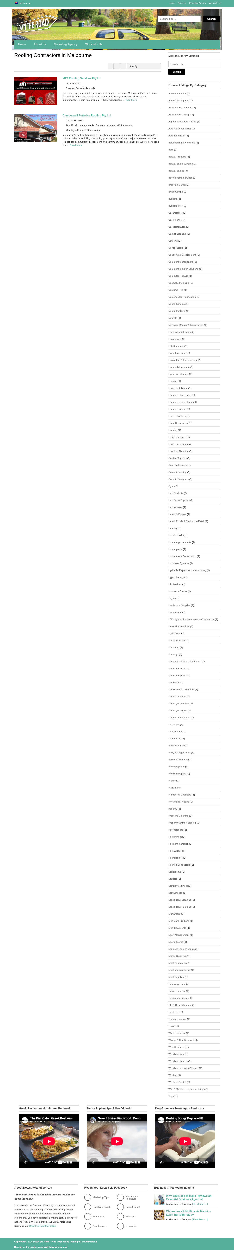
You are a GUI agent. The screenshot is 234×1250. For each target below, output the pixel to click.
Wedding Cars (176, 1054)
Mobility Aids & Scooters (181, 689)
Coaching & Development (182, 254)
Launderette (175, 612)
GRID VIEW (111, 66)
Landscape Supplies (179, 605)
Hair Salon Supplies (179, 500)
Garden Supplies (177, 458)
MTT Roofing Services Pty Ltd (82, 78)
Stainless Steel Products (181, 949)
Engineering (174, 339)
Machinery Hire (176, 640)
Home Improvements (179, 542)
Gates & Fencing (177, 472)
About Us (182, 3)
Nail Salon (173, 724)
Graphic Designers (178, 479)
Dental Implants (176, 311)
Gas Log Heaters (177, 465)
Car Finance (175, 219)
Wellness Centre (177, 1082)
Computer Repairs (178, 275)
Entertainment (176, 346)
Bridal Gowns (175, 191)
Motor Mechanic (177, 696)
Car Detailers (175, 212)
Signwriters (174, 913)
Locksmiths (174, 633)
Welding (172, 1075)
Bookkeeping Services (180, 177)
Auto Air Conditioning (179, 128)
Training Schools (177, 1019)
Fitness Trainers (177, 416)
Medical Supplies (177, 675)
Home (172, 3)
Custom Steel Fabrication (182, 296)
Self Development (178, 885)
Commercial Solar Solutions (183, 268)
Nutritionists (174, 738)
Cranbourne (99, 1226)
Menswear (174, 682)
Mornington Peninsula (132, 1197)
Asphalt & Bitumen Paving (182, 121)
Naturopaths (175, 731)
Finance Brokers (177, 409)
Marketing (173, 647)
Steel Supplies (176, 977)
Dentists (172, 318)
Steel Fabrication (177, 963)
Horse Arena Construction (182, 556)
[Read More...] (200, 1204)
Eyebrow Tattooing (178, 374)
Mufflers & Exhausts (179, 717)
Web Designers (176, 1047)
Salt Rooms (174, 871)
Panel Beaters (176, 745)
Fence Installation (178, 388)
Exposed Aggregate (179, 367)
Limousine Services (178, 626)
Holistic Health (176, 535)
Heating (172, 528)
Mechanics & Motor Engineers (184, 661)
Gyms (171, 486)
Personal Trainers (178, 759)
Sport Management (178, 934)
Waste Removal (176, 1033)
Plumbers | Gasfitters (179, 794)
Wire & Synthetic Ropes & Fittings (186, 1089)
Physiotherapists (177, 773)
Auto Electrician (176, 135)
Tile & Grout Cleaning (180, 1005)
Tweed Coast (133, 1207)
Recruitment (175, 836)
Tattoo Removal (176, 991)
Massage (173, 654)
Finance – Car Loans (179, 395)
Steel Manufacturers (179, 970)
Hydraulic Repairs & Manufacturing (187, 570)
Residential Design (178, 843)
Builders (172, 198)
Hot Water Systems (178, 563)
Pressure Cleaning (178, 815)
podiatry (172, 808)
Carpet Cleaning (177, 233)
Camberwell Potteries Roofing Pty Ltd (87, 115)
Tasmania (131, 1226)
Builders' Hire (175, 205)
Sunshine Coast (101, 1207)
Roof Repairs (175, 857)
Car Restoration (177, 226)
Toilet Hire (173, 1012)
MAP (123, 66)
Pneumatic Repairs (178, 801)
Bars (170, 149)
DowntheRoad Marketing (42, 1226)
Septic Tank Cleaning (179, 899)
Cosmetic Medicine (178, 282)
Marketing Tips (101, 1197)
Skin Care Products (178, 920)
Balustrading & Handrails (181, 142)
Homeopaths (175, 549)
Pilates (172, 780)
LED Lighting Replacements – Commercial (191, 619)
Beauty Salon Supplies (180, 163)
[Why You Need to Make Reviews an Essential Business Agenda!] (159, 1203)
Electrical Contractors (180, 332)
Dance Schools (176, 303)
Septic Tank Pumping (179, 906)
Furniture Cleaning (178, 451)
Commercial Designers (180, 261)
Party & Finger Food (179, 752)
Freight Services (177, 437)
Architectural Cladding (180, 107)
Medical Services (177, 668)
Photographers (176, 766)
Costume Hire (175, 289)
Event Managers (177, 353)
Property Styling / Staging (182, 822)
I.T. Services (175, 584)
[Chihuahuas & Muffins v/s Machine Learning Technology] (159, 1219)
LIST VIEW (117, 66)
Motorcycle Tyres (177, 710)
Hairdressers (175, 507)
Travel (171, 1026)
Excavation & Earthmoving (182, 360)
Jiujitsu (172, 598)
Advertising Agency (178, 100)
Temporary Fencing (178, 998)
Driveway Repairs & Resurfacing (185, 325)
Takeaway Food (177, 984)
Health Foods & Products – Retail (186, 521)
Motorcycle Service (178, 703)
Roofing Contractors (179, 864)
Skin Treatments (177, 927)
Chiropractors (175, 247)
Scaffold (172, 878)
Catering (173, 240)
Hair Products (175, 493)
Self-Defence (175, 892)
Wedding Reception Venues (183, 1068)
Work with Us (215, 3)
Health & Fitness (177, 514)
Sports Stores (175, 941)
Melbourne (25, 3)
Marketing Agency (197, 3)
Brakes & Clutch (177, 184)
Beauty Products (177, 156)
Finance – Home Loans (181, 402)
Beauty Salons (176, 170)
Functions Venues (178, 444)
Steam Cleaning (177, 956)
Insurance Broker (177, 591)
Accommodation (177, 93)
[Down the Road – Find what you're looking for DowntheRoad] (46, 24)
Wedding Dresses (178, 1061)
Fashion (172, 381)
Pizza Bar (173, 787)
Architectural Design (179, 114)
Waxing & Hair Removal (181, 1040)
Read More (131, 99)
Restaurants (175, 850)
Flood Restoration (178, 423)
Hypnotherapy (176, 577)
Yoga (171, 1096)
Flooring (172, 430)
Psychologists (175, 829)
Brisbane (130, 1216)
